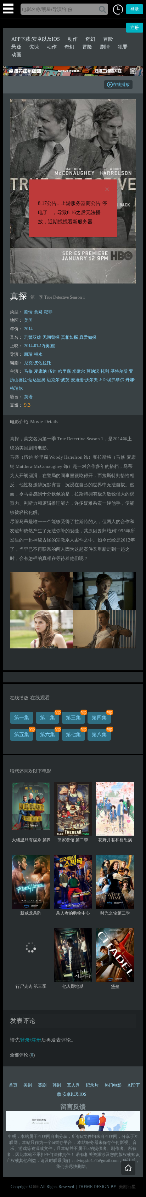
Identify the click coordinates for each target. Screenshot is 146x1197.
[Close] (107, 190)
